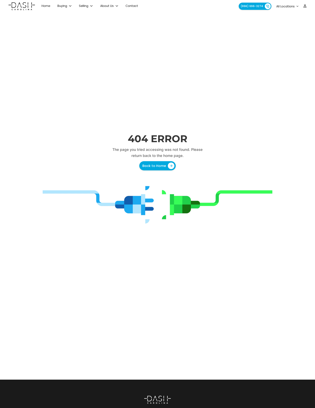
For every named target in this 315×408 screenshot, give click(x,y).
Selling (83, 6)
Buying (62, 6)
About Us (107, 6)
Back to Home (154, 165)
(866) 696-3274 (252, 6)
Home (46, 6)
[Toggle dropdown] (70, 5)
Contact (132, 6)
